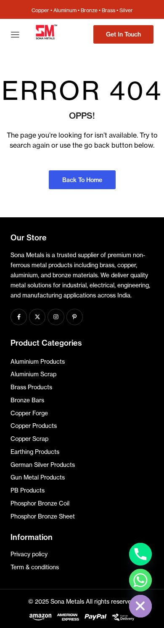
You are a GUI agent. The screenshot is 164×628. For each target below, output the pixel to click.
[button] (123, 34)
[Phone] (140, 554)
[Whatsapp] (140, 580)
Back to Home (82, 180)
